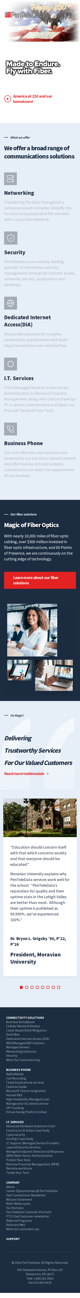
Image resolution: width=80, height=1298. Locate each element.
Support (13, 1239)
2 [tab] (26, 987)
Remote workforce (19, 1168)
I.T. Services (15, 1122)
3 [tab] (32, 987)
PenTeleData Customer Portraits (28, 1212)
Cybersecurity (15, 1135)
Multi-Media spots (18, 1203)
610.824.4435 (43, 1282)
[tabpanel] (40, 887)
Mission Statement (19, 1199)
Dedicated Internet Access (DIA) (27, 1039)
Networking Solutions (21, 1051)
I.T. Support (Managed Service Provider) (32, 1143)
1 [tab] (21, 987)
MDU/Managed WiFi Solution (25, 1043)
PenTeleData (25, 14)
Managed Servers (18, 1047)
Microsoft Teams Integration (26, 1091)
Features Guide (16, 1087)
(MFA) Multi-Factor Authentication (29, 1155)
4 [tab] (37, 987)
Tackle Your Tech (17, 1172)
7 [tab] (53, 987)
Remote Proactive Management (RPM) (32, 1164)
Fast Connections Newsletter (26, 1195)
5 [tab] (42, 987)
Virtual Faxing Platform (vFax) (26, 1112)
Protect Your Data (18, 1160)
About (10, 1187)
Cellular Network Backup (23, 1026)
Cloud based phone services (25, 1082)
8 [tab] (58, 987)
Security (11, 1055)
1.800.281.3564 (44, 1278)
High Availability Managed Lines (28, 1099)
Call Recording (16, 1078)
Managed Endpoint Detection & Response (35, 1151)
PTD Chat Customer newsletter (27, 1216)
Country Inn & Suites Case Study (27, 1130)
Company (12, 1182)
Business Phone (18, 1070)
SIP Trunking (15, 1108)
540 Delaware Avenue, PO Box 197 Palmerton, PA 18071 (40, 1272)
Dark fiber (13, 1034)
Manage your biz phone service (27, 1103)
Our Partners (15, 1208)
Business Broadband (20, 1022)
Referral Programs (19, 1220)
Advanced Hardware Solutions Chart (30, 1126)
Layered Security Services (23, 1147)
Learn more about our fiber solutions (35, 580)
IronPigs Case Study (19, 1139)
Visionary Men (15, 1225)
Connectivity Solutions (25, 1017)
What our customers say (22, 1229)
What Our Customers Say (23, 1060)
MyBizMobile (15, 1074)
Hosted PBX (14, 1095)
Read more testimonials (24, 773)
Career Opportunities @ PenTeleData (31, 1191)
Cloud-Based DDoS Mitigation (26, 1030)
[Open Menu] (69, 14)
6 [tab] (48, 987)
